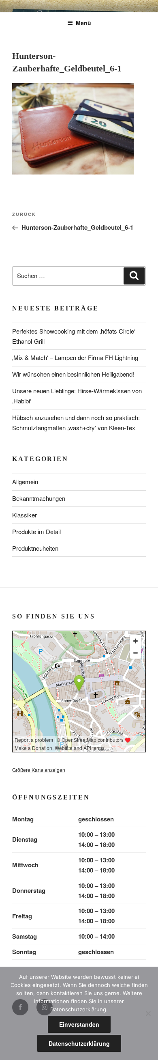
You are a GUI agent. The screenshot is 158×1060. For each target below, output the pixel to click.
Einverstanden (79, 1024)
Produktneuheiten (35, 548)
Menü (83, 23)
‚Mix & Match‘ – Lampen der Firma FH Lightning (75, 357)
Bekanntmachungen (38, 498)
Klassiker (24, 515)
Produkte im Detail (36, 531)
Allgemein (25, 481)
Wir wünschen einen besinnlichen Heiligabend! (73, 374)
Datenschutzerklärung (79, 1043)
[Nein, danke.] (148, 1013)
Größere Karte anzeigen (38, 769)
